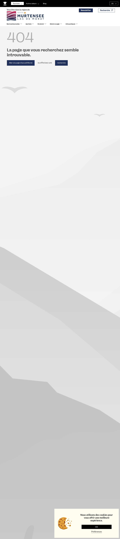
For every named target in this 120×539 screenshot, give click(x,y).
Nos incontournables (13, 24)
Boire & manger (55, 24)
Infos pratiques (70, 24)
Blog (44, 3)
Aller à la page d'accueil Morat (20, 63)
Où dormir (41, 24)
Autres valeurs (31, 3)
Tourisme (16, 3)
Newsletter (86, 10)
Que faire (28, 24)
